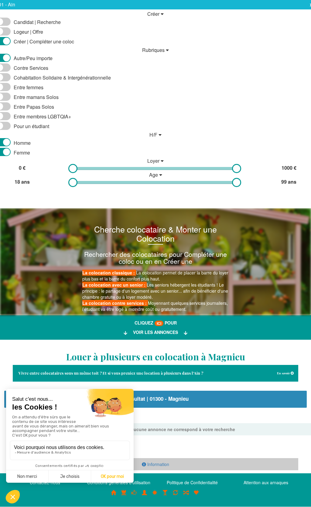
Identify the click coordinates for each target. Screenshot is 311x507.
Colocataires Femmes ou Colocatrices (145, 495)
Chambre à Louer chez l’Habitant (134, 495)
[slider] (72, 168)
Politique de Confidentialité (192, 482)
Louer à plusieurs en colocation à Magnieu (155, 357)
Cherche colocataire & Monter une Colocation (155, 233)
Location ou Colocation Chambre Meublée (124, 495)
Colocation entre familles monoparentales (196, 495)
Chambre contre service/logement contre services (176, 495)
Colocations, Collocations (114, 495)
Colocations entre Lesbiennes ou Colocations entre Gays (165, 495)
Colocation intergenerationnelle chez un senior (186, 495)
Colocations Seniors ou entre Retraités (155, 495)
